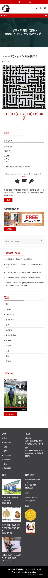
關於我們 (7, 442)
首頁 (14, 31)
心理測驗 (9, 330)
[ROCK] (6, 9)
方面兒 (8, 340)
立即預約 (9, 229)
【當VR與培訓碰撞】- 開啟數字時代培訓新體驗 (23, 277)
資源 (5, 464)
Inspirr (41, 575)
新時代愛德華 (11, 335)
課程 (5, 447)
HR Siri (8, 309)
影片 (7, 325)
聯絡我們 (7, 468)
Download (10, 414)
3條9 (8, 304)
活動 (7, 351)
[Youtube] (30, 2)
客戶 (5, 451)
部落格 (8, 361)
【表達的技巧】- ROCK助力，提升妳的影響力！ (23, 272)
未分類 (8, 345)
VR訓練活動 (10, 314)
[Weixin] (19, 2)
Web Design (32, 575)
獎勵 (7, 356)
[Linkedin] (26, 2)
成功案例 (7, 455)
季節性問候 (27, 31)
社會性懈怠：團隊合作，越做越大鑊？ (20, 259)
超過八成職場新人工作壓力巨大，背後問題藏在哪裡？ (11, 528)
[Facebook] (22, 2)
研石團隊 (7, 459)
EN (36, 8)
